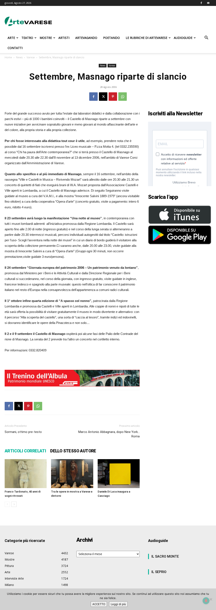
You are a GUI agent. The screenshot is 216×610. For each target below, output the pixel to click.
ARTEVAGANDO (86, 38)
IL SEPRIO (158, 572)
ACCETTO (98, 604)
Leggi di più (118, 604)
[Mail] (208, 3)
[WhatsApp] (122, 96)
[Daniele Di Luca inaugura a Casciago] (119, 473)
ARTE (11, 38)
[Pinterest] (113, 96)
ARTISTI (63, 38)
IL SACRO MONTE (165, 556)
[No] (211, 599)
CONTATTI (15, 48)
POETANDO (111, 38)
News (19, 57)
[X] (103, 96)
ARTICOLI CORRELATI (25, 450)
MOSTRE (46, 38)
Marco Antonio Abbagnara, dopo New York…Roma (109, 434)
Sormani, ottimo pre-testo (23, 432)
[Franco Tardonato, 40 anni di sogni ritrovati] (26, 473)
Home (8, 57)
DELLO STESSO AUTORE (73, 450)
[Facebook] (201, 3)
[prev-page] (7, 504)
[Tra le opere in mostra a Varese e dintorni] (72, 473)
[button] (206, 38)
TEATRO (27, 38)
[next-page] (14, 504)
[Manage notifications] (206, 600)
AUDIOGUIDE (183, 38)
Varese (31, 57)
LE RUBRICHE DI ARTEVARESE (146, 38)
